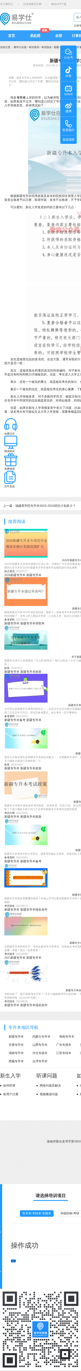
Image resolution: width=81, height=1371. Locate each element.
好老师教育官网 (32, 4)
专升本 (21, 97)
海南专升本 (66, 1036)
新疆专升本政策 (30, 671)
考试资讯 (34, 47)
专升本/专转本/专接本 (36, 1213)
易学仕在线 (20, 47)
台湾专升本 (40, 1061)
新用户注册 (10, 1094)
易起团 (35, 35)
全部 (58, 35)
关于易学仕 (6, 4)
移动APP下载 (59, 4)
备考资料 (9, 619)
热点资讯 (9, 571)
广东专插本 (63, 1044)
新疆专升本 (33, 575)
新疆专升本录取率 (32, 623)
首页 (11, 35)
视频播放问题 (49, 1094)
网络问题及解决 (50, 1085)
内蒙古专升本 (41, 1036)
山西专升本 (40, 1044)
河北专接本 (40, 1053)
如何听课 (9, 1085)
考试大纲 (9, 812)
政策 (7, 667)
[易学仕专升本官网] (17, 24)
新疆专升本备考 (14, 720)
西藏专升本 (16, 1061)
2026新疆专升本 (14, 575)
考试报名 (46, 47)
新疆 (56, 47)
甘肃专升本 (16, 1044)
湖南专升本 (16, 1053)
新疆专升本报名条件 (34, 909)
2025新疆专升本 (14, 957)
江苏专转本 (63, 1053)
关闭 (13, 1260)
